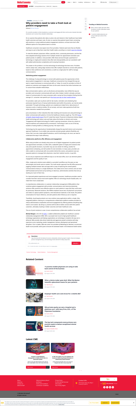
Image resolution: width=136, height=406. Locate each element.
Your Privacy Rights (60, 385)
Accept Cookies (115, 402)
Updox (45, 214)
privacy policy (54, 246)
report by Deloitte (76, 50)
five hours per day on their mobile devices (63, 97)
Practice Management (52, 252)
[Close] (133, 402)
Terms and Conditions (42, 384)
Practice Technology (31, 252)
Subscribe (75, 243)
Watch (74, 2)
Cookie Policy (61, 404)
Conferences (87, 2)
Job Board (39, 382)
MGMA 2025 (48, 6)
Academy (80, 2)
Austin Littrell (49, 271)
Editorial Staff (21, 385)
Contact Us (20, 384)
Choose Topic (21, 6)
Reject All (105, 402)
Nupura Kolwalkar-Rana (52, 328)
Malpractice (55, 6)
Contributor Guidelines (42, 385)
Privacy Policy (58, 380)
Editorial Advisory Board (42, 380)
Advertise (19, 382)
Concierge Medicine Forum (40, 6)
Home (116, 394)
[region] (68, 403)
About (19, 380)
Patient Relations (42, 252)
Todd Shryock (49, 284)
